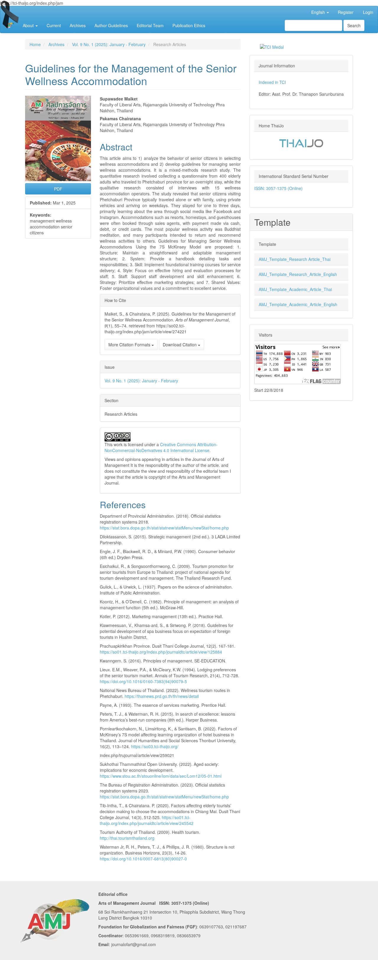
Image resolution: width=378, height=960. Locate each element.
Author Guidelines (111, 25)
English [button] (318, 12)
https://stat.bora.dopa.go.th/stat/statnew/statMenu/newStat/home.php (164, 528)
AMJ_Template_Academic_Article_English (298, 304)
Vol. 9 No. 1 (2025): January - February (109, 44)
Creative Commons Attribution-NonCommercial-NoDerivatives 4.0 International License (161, 447)
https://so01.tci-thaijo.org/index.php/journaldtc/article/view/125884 (161, 652)
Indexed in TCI (272, 82)
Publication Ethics (188, 25)
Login (368, 12)
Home (35, 44)
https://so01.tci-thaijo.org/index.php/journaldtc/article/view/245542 (146, 820)
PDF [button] (58, 189)
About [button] (29, 25)
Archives (78, 25)
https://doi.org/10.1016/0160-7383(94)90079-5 (143, 681)
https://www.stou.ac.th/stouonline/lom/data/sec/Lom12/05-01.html (160, 776)
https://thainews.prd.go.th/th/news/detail (162, 696)
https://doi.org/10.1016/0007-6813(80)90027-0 (143, 859)
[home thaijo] (301, 142)
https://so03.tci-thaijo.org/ (154, 746)
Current (54, 25)
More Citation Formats (129, 344)
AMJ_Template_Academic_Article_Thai (295, 289)
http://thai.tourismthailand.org (127, 838)
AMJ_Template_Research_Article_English (298, 274)
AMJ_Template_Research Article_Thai (294, 259)
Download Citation (180, 344)
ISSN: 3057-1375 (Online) (278, 188)
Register (345, 12)
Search (354, 25)
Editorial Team (150, 25)
